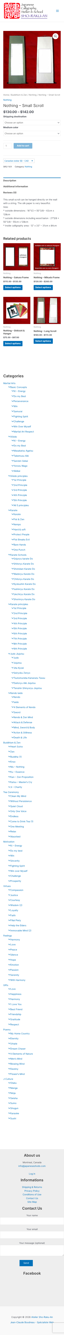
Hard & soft (20, 529)
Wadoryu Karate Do (24, 574)
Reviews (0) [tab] (10, 192)
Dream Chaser (18, 1048)
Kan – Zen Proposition (21, 777)
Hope (13, 960)
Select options (13, 287)
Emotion (14, 964)
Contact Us (32, 1198)
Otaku (13, 1083)
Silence (14, 954)
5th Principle (20, 500)
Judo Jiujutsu (17, 653)
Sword (17, 712)
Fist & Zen (19, 519)
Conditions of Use (32, 1194)
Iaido (16, 702)
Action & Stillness (23, 732)
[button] (55, 36)
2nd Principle (20, 485)
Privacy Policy (32, 1191)
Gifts (5, 985)
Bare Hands (20, 544)
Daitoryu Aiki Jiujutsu (25, 683)
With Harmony (17, 980)
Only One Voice (18, 811)
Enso (12, 761)
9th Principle (20, 648)
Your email (32, 1229)
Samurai (18, 411)
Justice (14, 895)
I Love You (15, 1004)
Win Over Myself (22, 426)
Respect (14, 1024)
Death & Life (20, 737)
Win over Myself (18, 871)
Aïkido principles (19, 476)
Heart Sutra (16, 746)
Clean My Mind (18, 796)
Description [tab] (9, 180)
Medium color (10, 127)
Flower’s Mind (17, 1074)
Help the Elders (18, 925)
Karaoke (14, 1113)
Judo (16, 657)
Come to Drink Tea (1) (21, 821)
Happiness (15, 994)
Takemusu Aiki (21, 455)
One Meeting (17, 826)
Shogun (14, 1108)
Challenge (19, 421)
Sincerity (15, 860)
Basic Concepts (18, 387)
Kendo (17, 697)
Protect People (21, 534)
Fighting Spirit (21, 416)
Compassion (16, 890)
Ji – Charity (16, 787)
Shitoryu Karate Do (24, 563)
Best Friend (16, 1009)
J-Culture (8, 1079)
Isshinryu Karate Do (24, 589)
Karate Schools (18, 555)
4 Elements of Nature (21, 1053)
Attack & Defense (23, 722)
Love (13, 944)
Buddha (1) (16, 756)
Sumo (13, 1103)
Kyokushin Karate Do (25, 584)
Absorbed (15, 836)
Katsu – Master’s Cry (21, 782)
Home (6, 95)
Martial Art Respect (24, 431)
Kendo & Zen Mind (23, 717)
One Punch (19, 549)
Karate (13, 510)
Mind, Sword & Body (24, 727)
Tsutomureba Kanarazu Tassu (29, 678)
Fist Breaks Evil (22, 539)
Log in (32, 1173)
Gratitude (15, 1019)
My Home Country (20, 1033)
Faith (13, 915)
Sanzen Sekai (21, 461)
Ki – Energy (16, 845)
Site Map (32, 1202)
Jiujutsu (18, 662)
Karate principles (19, 604)
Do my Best (20, 396)
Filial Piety (15, 920)
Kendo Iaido (16, 693)
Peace (13, 949)
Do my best (16, 850)
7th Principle (20, 638)
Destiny (14, 1069)
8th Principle (20, 643)
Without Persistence (21, 801)
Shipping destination (15, 116)
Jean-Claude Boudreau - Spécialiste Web (32, 1322)
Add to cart (23, 145)
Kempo (17, 524)
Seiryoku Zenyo (22, 673)
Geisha (14, 1098)
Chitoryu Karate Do (24, 579)
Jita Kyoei (19, 668)
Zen (12, 751)
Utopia (13, 1043)
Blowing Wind (17, 1064)
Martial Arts (9, 383)
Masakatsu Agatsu (23, 450)
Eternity (14, 1038)
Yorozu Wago (20, 466)
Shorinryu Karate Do (24, 599)
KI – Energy (20, 391)
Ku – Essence (17, 772)
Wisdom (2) (16, 905)
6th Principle (20, 633)
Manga (14, 1088)
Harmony (15, 939)
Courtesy (15, 900)
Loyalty (14, 910)
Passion (14, 970)
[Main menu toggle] (57, 11)
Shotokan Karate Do (24, 569)
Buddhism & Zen (12, 742)
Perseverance (21, 401)
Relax (13, 831)
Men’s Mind (16, 1058)
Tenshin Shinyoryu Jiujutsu (28, 688)
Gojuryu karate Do (23, 558)
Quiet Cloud (16, 806)
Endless (14, 816)
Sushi (13, 1118)
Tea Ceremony (11, 792)
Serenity (14, 975)
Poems (7, 1029)
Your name (32, 1215)
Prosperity (15, 881)
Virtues (7, 886)
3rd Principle (20, 490)
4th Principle (20, 495)
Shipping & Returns (32, 1187)
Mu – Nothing (17, 766)
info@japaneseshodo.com (32, 1166)
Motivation (8, 841)
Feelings (7, 935)
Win (16, 406)
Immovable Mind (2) (20, 930)
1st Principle (20, 480)
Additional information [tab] (15, 186)
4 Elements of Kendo (24, 707)
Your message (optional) (32, 1243)
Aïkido (13, 436)
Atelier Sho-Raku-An (42, 1317)
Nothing (33, 95)
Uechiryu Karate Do (24, 594)
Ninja (13, 1093)
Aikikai (17, 471)
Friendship (15, 1014)
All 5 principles (21, 505)
